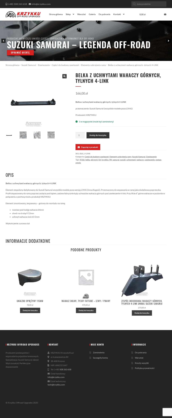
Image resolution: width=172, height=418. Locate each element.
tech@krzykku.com (56, 384)
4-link (82, 160)
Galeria (92, 14)
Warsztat (81, 14)
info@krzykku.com (41, 4)
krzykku (105, 160)
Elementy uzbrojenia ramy (93, 65)
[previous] (3, 41)
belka (87, 160)
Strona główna (56, 14)
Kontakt (117, 14)
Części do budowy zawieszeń (65, 65)
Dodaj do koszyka (97, 135)
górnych (94, 160)
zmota (78, 163)
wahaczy (140, 160)
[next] (168, 41)
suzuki (123, 160)
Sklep (68, 14)
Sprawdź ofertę (20, 52)
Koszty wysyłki (142, 363)
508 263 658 (20, 4)
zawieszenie (150, 160)
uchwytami (131, 160)
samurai (116, 160)
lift (110, 160)
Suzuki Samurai (29, 65)
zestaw (158, 160)
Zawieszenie (44, 65)
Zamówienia (98, 352)
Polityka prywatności (144, 368)
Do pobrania (104, 14)
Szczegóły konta (100, 357)
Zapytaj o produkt (89, 147)
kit (99, 160)
